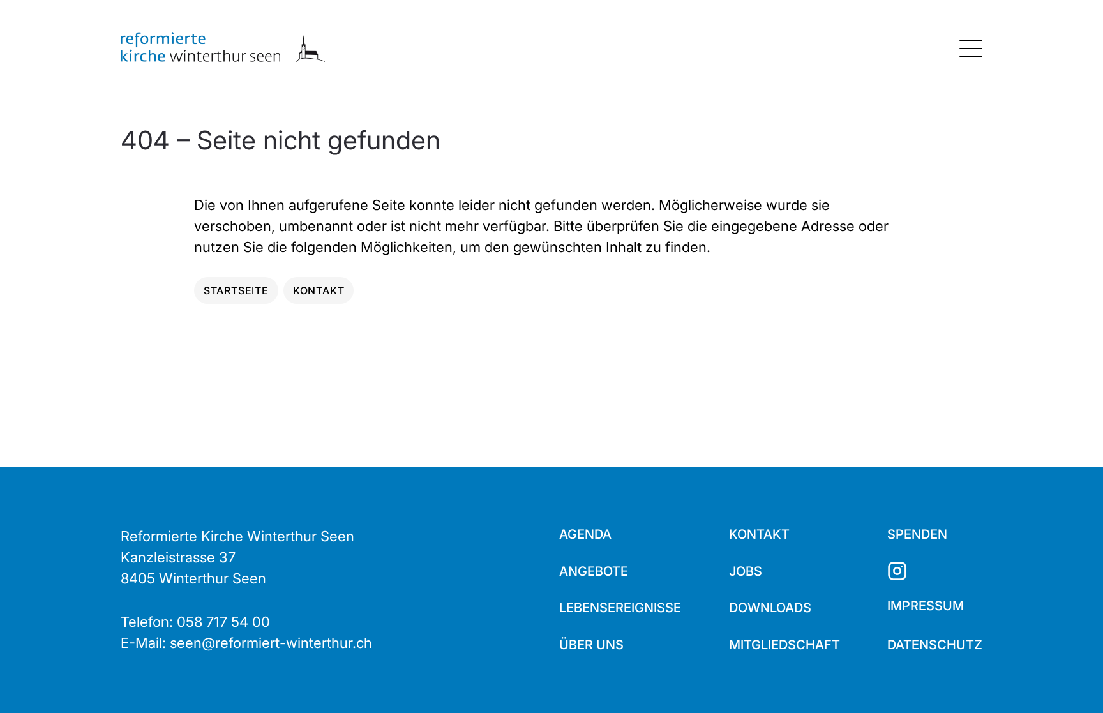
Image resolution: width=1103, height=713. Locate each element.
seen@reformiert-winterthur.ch (271, 642)
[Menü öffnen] (970, 48)
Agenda (585, 534)
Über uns (591, 644)
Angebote (593, 571)
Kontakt (759, 534)
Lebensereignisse (620, 607)
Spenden (917, 534)
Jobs (745, 571)
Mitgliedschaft (784, 644)
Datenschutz (934, 644)
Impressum (925, 605)
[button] (1071, 681)
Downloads (770, 607)
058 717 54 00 (223, 621)
